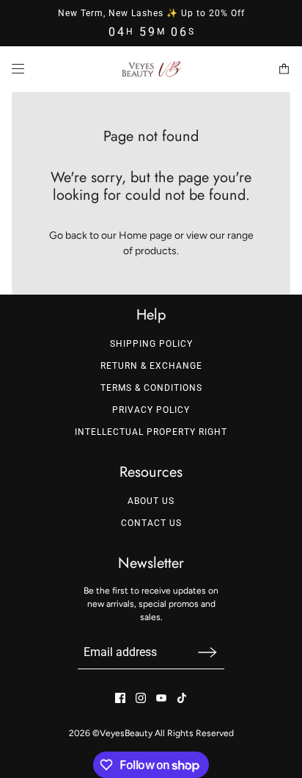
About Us (151, 501)
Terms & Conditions (151, 388)
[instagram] (141, 698)
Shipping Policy (151, 344)
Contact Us (151, 523)
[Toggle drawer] (18, 69)
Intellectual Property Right (151, 432)
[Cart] (284, 69)
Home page (145, 235)
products (156, 251)
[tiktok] (182, 698)
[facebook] (120, 698)
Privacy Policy (151, 410)
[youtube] (161, 698)
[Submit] (207, 652)
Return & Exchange (151, 366)
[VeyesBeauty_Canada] (151, 69)
